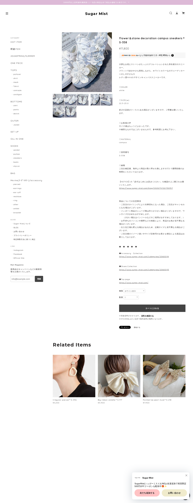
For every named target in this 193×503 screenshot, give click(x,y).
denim (16, 114)
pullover (17, 74)
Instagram (18, 250)
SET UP (15, 132)
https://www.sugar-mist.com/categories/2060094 (144, 256)
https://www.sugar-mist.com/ (133, 282)
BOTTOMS (16, 101)
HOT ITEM (16, 42)
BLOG (16, 228)
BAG (13, 173)
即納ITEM (15, 49)
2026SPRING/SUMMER (23, 56)
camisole (17, 90)
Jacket (16, 125)
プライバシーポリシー (23, 235)
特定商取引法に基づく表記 (24, 239)
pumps (16, 154)
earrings (17, 188)
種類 (121, 291)
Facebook (18, 254)
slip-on (16, 166)
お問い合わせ (19, 231)
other (15, 204)
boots (15, 162)
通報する (137, 327)
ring (15, 200)
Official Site (19, 258)
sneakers (17, 158)
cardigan (17, 94)
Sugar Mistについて (22, 224)
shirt (15, 78)
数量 (121, 297)
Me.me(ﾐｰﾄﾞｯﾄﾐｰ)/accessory (26, 180)
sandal (16, 150)
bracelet (17, 213)
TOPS (14, 70)
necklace (17, 196)
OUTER (15, 121)
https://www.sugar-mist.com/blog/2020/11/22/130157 (146, 188)
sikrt (15, 105)
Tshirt (16, 86)
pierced (16, 184)
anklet (16, 209)
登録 (39, 278)
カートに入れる (152, 308)
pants (16, 110)
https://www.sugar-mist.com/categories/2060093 (144, 269)
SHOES (14, 146)
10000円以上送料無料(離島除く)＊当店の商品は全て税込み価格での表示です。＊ (96, 2)
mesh (15, 82)
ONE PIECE (17, 63)
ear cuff (17, 192)
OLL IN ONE (17, 139)
